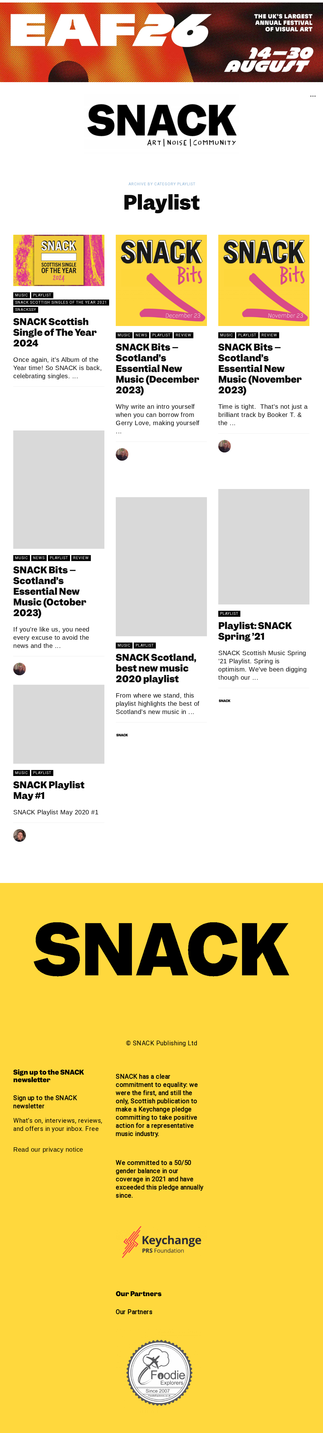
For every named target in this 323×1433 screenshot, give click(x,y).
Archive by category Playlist (162, 184)
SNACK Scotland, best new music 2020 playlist (156, 669)
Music (21, 295)
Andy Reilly (147, 452)
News (141, 335)
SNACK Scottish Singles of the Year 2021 (61, 302)
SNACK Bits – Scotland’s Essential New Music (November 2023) (260, 369)
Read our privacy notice (48, 1149)
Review (183, 335)
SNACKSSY (25, 309)
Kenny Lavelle (48, 833)
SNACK (39, 397)
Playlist (42, 295)
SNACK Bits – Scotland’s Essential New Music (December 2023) (157, 369)
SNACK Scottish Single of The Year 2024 (55, 333)
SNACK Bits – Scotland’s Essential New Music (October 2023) (49, 592)
